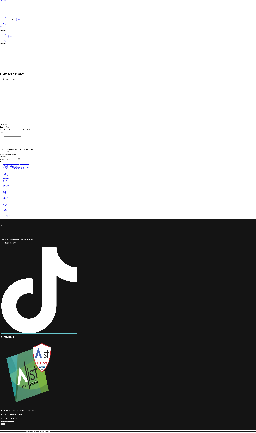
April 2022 (5, 193)
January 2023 (5, 184)
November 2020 (6, 212)
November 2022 (6, 186)
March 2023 (5, 181)
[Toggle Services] (23, 34)
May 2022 (5, 192)
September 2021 (6, 202)
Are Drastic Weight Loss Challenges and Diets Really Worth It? (16, 167)
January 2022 (5, 197)
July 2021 (5, 204)
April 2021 (5, 206)
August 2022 (5, 188)
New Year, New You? (7, 165)
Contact (4, 24)
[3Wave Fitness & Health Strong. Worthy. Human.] (9, 13)
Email (1, 134)
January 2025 (5, 174)
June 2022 (5, 191)
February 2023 (6, 182)
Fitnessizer (16, 18)
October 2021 (5, 200)
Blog (4, 23)
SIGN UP (2, 26)
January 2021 (5, 210)
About (4, 15)
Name (1, 132)
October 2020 (5, 214)
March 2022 (5, 194)
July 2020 (5, 217)
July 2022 (5, 190)
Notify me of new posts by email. (9, 154)
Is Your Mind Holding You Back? (10, 166)
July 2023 (5, 180)
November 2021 (6, 199)
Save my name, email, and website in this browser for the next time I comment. (18, 149)
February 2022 (6, 196)
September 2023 (6, 178)
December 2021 (6, 198)
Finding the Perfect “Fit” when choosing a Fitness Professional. (16, 164)
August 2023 (5, 179)
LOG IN (5, 29)
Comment (2, 147)
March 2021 (5, 208)
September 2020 (6, 215)
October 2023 (5, 177)
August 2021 (5, 203)
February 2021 (6, 209)
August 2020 (5, 216)
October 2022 (5, 187)
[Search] (19, 159)
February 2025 (6, 173)
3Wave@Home (17, 19)
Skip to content (3, 0)
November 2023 (6, 175)
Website (1, 137)
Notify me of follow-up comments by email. (11, 151)
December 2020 (6, 211)
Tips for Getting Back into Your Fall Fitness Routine (14, 168)
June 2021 (5, 205)
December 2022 (6, 185)
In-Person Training (17, 22)
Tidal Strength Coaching (19, 20)
